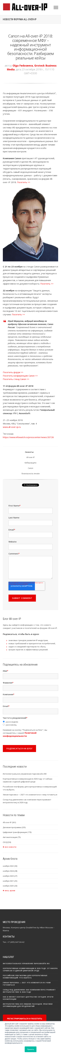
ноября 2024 (10, 871)
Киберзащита (30, 463)
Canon (30, 468)
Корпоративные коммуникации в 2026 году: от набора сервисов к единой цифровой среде (27, 780)
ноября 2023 (10, 876)
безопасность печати (31, 473)
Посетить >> (23, 182)
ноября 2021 (10, 881)
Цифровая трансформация (17, 832)
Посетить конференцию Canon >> (20, 375)
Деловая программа (14, 827)
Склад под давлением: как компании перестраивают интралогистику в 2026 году (27, 801)
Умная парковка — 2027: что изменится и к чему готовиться (30, 794)
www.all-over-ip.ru (12, 427)
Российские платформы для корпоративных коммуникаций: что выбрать (30, 788)
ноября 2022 (10, 866)
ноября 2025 (10, 885)
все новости (10, 847)
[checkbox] (30, 723)
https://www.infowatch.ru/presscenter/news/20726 (28, 437)
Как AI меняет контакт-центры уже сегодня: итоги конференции (28, 998)
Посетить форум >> (13, 372)
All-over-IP (30, 457)
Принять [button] (30, 1049)
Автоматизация (12, 837)
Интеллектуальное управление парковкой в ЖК (25, 774)
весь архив (10, 890)
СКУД (7, 842)
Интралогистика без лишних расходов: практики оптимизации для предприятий (27, 1005)
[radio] (30, 721)
